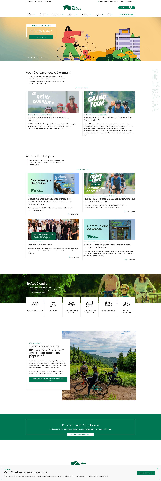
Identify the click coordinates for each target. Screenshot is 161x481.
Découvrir (40, 37)
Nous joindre (38, 1)
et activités (42, 14)
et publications (85, 14)
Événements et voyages (118, 196)
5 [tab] (41, 57)
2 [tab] (31, 57)
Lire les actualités (82, 169)
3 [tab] (34, 57)
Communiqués (39, 196)
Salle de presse (49, 196)
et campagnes (71, 14)
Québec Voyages (126, 14)
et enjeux (98, 14)
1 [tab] (28, 57)
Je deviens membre (146, 473)
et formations (56, 14)
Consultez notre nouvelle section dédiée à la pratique (48, 379)
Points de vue (39, 242)
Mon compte (113, 1)
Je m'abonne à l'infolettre (80, 434)
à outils (108, 14)
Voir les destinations (82, 87)
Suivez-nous (130, 1)
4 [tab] (37, 57)
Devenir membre (103, 1)
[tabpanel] (80, 39)
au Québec (30, 14)
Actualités (31, 196)
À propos (30, 1)
